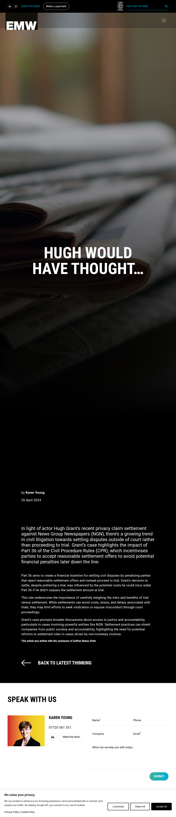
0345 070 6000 (30, 6)
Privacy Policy (11, 812)
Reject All (140, 806)
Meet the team (71, 737)
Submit (159, 776)
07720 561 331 (60, 727)
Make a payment (56, 6)
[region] (88, 803)
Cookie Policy (28, 812)
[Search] (166, 6)
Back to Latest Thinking (64, 663)
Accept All (161, 806)
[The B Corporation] (122, 6)
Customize (118, 806)
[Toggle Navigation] (163, 20)
